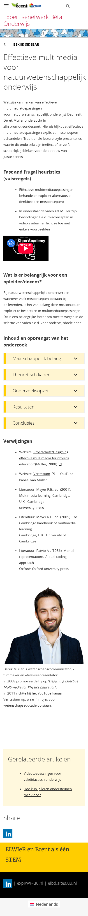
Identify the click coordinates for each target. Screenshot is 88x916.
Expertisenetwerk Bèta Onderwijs (32, 20)
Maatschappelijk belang (37, 358)
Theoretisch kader (31, 375)
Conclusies (24, 423)
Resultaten (24, 407)
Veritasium (41, 473)
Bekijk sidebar (26, 44)
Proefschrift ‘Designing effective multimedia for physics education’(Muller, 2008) (44, 458)
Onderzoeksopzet (31, 391)
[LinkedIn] (7, 833)
